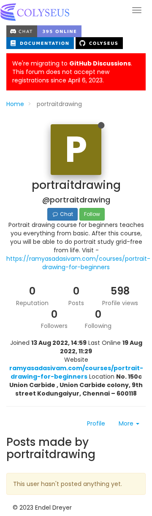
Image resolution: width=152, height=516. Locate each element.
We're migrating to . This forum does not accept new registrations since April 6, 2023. (72, 72)
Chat (66, 214)
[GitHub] (99, 42)
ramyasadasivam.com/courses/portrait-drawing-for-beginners (76, 372)
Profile (96, 423)
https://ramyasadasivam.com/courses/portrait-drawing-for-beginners (78, 262)
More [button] (127, 423)
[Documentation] (41, 42)
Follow (92, 214)
